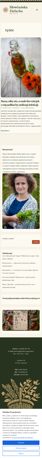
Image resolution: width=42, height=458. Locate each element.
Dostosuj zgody (21, 448)
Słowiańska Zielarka (19, 9)
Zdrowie (16, 108)
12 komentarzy (6, 108)
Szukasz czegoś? (8, 239)
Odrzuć (21, 453)
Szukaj (36, 242)
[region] (21, 433)
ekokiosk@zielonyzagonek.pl (24, 351)
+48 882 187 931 (24, 349)
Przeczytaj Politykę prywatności (22, 437)
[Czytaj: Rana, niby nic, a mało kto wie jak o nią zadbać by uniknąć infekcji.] (21, 67)
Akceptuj (21, 443)
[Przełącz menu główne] (37, 10)
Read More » (5, 131)
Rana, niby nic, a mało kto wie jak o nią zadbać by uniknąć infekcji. (20, 102)
